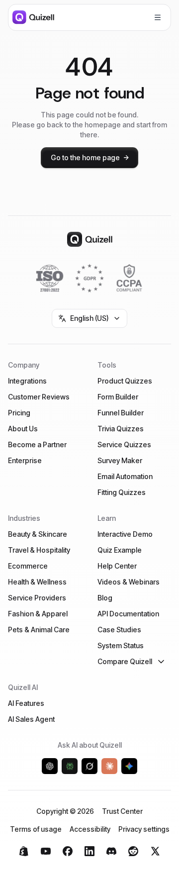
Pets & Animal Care (39, 629)
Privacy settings (144, 829)
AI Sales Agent (31, 719)
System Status (120, 645)
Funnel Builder (120, 412)
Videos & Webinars (128, 582)
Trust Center (122, 811)
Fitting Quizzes (121, 492)
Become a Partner (37, 444)
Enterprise (25, 460)
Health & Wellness (37, 582)
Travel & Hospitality (39, 550)
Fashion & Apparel (38, 613)
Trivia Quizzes (120, 428)
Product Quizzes (124, 381)
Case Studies (119, 629)
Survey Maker (119, 460)
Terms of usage (36, 829)
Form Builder (117, 396)
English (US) (89, 318)
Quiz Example (119, 550)
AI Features (26, 703)
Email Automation (125, 476)
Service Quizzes (124, 444)
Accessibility (90, 829)
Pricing (19, 412)
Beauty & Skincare (37, 534)
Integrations (27, 381)
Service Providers (37, 597)
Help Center (117, 566)
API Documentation (128, 613)
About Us (23, 428)
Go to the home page (85, 157)
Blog (104, 597)
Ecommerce (28, 566)
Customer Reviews (39, 396)
